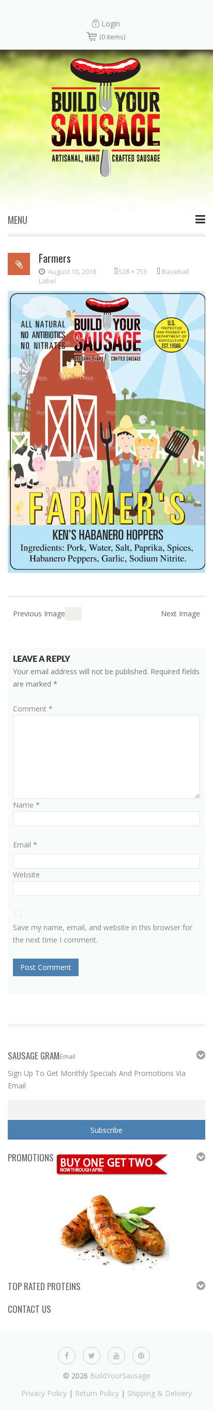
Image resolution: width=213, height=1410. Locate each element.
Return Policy (97, 1393)
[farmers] (106, 431)
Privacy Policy (44, 1393)
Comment (33, 709)
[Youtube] (116, 1354)
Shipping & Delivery (159, 1393)
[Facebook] (66, 1354)
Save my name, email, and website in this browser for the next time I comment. (102, 933)
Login (110, 23)
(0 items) (112, 36)
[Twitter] (91, 1354)
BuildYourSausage (120, 1376)
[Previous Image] (69, 613)
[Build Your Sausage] (106, 116)
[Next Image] (77, 613)
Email (25, 845)
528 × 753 (132, 271)
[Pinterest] (141, 1354)
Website (26, 875)
